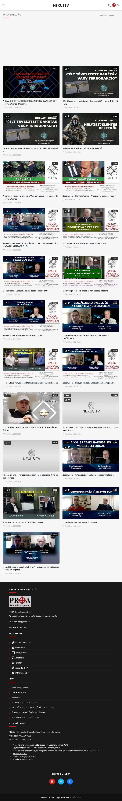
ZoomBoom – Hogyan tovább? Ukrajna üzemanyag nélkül (88, 383)
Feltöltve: (13, 107)
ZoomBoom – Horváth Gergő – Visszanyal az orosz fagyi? (88, 196)
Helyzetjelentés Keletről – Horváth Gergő (82, 148)
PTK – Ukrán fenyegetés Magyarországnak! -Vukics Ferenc (30, 383)
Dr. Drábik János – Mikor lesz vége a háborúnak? (84, 243)
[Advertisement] (61, 43)
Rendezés (106, 15)
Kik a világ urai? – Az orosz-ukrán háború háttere (85, 291)
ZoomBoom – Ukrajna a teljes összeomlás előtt (25, 291)
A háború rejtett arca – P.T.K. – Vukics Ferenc (23, 522)
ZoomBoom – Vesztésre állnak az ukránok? (23, 335)
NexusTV (61, 5)
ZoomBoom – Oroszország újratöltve (79, 522)
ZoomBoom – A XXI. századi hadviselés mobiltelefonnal (88, 475)
